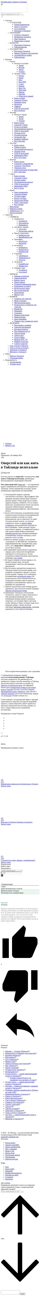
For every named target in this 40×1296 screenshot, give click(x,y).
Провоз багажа (19, 317)
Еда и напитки (19, 29)
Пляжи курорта (20, 147)
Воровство (18, 309)
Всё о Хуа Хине (20, 158)
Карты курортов (16, 213)
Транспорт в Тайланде (18, 350)
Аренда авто (19, 335)
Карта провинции (21, 192)
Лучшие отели (19, 133)
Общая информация (21, 25)
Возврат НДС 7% (20, 340)
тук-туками (18, 558)
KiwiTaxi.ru (23, 241)
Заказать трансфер (12, 1145)
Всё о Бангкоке (20, 172)
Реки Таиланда (20, 39)
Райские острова (16, 209)
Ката (20, 80)
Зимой (21, 65)
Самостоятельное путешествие (26, 170)
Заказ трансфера (20, 319)
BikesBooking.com (25, 237)
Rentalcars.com (24, 235)
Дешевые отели (20, 102)
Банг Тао (22, 88)
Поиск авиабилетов (12, 1147)
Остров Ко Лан (20, 137)
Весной (21, 68)
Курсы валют (10, 1143)
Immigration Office (21, 155)
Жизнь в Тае (19, 295)
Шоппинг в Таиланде (18, 352)
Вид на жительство (21, 290)
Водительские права (22, 288)
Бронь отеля (9, 1153)
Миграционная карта (22, 303)
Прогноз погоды (11, 1159)
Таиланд (8, 1106)
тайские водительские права (16, 591)
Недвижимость (11, 1072)
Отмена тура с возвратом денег (26, 321)
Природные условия (22, 41)
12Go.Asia (22, 229)
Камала (21, 86)
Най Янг (22, 94)
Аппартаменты (15, 362)
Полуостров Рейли (21, 200)
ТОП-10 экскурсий (21, 108)
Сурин (21, 84)
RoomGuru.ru (24, 250)
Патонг (21, 76)
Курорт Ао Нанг (20, 198)
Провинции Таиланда (22, 37)
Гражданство (19, 292)
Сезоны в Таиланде (21, 35)
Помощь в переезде (21, 276)
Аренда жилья (19, 333)
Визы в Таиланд (20, 301)
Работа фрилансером (13, 1098)
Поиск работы (19, 282)
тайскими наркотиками (22, 607)
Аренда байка (19, 337)
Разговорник (10, 1157)
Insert (22, 1294)
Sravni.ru (22, 260)
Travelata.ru (23, 270)
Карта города (19, 123)
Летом (21, 70)
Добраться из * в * (17, 211)
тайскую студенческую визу (11, 685)
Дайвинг (17, 106)
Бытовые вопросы (21, 329)
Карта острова (19, 98)
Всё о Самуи (19, 188)
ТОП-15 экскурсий (21, 131)
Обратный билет (20, 278)
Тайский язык (19, 57)
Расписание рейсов (26, 231)
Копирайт (9, 1171)
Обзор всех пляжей (26, 96)
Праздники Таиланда (22, 45)
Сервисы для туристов (22, 299)
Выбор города (19, 280)
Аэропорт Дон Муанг (22, 166)
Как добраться (10, 1066)
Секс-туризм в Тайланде (19, 346)
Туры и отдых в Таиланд (19, 348)
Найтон (21, 92)
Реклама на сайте (11, 1175)
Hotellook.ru (23, 247)
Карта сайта (9, 1169)
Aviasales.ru (23, 221)
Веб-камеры (14, 207)
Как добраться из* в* (22, 331)
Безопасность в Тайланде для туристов (20, 1053)
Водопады (18, 104)
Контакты (9, 1179)
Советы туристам (20, 344)
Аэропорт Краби (20, 194)
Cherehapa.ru (23, 256)
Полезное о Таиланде (22, 31)
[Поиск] (23, 14)
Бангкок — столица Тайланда (16, 1051)
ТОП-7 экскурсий (21, 203)
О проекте (9, 1177)
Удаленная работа (16, 358)
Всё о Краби (19, 205)
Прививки (18, 311)
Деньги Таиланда (20, 27)
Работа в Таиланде (17, 356)
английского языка (24, 576)
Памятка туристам (21, 342)
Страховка (18, 313)
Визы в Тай (9, 1151)
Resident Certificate (21, 139)
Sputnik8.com (23, 264)
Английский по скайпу (23, 55)
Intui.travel (22, 243)
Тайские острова (11, 1109)
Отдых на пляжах (21, 127)
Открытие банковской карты (25, 284)
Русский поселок (20, 135)
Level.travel (23, 272)
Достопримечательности (23, 129)
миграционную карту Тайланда (13, 692)
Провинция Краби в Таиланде (16, 1094)
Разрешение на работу (22, 286)
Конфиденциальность (13, 1173)
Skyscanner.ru (24, 223)
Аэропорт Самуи (20, 178)
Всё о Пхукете (19, 110)
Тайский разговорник (22, 327)
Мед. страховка (11, 1149)
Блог (7, 1167)
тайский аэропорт (7, 694)
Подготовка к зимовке (22, 325)
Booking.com (23, 252)
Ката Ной (22, 82)
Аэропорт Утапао (21, 125)
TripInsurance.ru (24, 258)
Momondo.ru (23, 225)
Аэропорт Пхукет (21, 100)
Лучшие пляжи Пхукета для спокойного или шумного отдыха (22, 1079)
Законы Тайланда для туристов (26, 53)
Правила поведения (21, 315)
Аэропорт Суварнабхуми (23, 164)
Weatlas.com (23, 266)
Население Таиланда (22, 51)
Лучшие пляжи (20, 180)
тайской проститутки (13, 533)
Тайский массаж (20, 47)
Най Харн (22, 90)
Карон (21, 78)
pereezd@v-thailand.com (9, 1137)
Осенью (22, 72)
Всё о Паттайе (19, 141)
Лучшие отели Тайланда (14, 1070)
